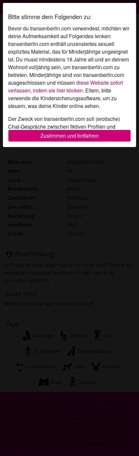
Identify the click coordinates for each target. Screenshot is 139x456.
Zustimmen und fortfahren (69, 135)
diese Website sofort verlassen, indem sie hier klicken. (65, 86)
